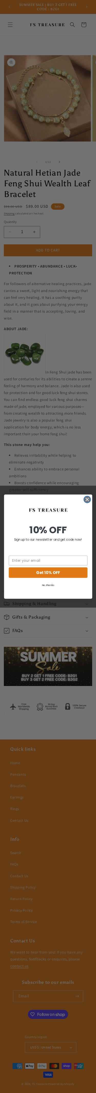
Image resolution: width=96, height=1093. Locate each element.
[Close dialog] (87, 499)
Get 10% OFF (48, 572)
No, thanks (48, 584)
